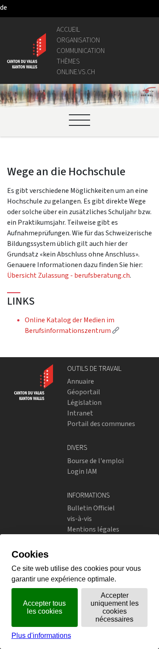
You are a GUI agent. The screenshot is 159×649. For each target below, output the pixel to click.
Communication (81, 50)
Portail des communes (101, 423)
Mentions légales (93, 529)
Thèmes (68, 61)
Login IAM (82, 471)
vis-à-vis (79, 518)
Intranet (80, 413)
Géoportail (83, 391)
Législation (84, 402)
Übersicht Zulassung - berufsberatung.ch (68, 275)
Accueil (68, 29)
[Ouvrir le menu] (79, 120)
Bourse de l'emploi (95, 460)
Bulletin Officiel (91, 508)
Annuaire (80, 381)
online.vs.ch (76, 71)
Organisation (78, 40)
